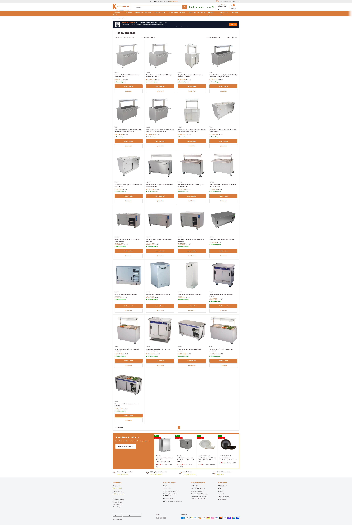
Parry (116, 72)
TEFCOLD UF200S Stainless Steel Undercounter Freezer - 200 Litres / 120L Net (164, 459)
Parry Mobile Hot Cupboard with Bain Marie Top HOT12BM (128, 185)
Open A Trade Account (198, 488)
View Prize (233, 24)
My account (222, 7)
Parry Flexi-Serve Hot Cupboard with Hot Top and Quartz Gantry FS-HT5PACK (223, 75)
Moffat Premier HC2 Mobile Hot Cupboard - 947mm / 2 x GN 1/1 (185, 459)
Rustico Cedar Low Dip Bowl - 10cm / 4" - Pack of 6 (228, 459)
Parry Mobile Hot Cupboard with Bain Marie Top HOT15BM (222, 130)
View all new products (125, 446)
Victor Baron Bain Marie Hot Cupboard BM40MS (126, 405)
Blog (219, 488)
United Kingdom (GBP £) (130, 515)
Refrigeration (201, 12)
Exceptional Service (190, 474)
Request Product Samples (199, 494)
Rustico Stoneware (204, 455)
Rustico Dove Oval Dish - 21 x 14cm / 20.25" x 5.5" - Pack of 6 (207, 459)
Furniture (235, 12)
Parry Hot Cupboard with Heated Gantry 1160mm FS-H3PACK (158, 75)
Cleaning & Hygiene (210, 14)
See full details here (156, 474)
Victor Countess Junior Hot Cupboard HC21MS (221, 295)
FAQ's (165, 486)
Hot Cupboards (122, 18)
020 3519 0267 (173, 1)
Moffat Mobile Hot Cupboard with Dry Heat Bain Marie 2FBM (222, 185)
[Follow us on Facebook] (157, 518)
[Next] (238, 451)
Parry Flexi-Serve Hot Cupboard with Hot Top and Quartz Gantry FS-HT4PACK (128, 130)
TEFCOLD (158, 455)
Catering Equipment (160, 12)
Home (114, 18)
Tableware (129, 12)
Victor (116, 292)
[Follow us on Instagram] (161, 518)
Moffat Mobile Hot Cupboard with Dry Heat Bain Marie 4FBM (159, 185)
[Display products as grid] (232, 37)
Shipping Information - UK (171, 491)
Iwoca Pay (194, 486)
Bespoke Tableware (197, 491)
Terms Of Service (223, 496)
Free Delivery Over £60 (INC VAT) (229, 1)
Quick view (128, 91)
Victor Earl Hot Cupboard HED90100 (126, 294)
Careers (220, 491)
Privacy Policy (222, 499)
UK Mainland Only (122, 474)
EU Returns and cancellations (172, 501)
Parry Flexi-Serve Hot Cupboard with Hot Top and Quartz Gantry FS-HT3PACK (160, 130)
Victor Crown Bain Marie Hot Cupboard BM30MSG (127, 350)
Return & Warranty (169, 498)
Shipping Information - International (170, 495)
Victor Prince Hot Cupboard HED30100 (158, 294)
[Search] (184, 7)
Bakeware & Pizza (224, 14)
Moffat (148, 182)
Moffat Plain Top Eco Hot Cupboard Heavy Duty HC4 (159, 240)
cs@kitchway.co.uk (119, 494)
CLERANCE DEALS (116, 14)
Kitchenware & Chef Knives (177, 12)
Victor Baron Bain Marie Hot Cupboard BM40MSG (221, 350)
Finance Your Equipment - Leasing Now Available (199, 497)
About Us (221, 494)
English (116, 515)
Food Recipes (222, 486)
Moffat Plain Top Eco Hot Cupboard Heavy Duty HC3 (191, 240)
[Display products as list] (235, 37)
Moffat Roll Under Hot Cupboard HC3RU (221, 239)
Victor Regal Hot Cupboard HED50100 (189, 294)
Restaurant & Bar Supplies (143, 12)
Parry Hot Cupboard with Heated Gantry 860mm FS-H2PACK (190, 75)
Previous (120, 427)
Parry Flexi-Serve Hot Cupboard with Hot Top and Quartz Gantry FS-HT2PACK (192, 130)
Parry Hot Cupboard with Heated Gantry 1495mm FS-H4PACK (127, 75)
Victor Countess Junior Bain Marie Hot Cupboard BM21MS (158, 350)
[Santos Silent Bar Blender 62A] (117, 24)
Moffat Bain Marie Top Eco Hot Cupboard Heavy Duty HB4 (127, 240)
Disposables (192, 12)
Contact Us (166, 488)
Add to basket (128, 86)
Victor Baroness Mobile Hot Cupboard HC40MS (189, 350)
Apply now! (220, 474)
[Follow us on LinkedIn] (164, 518)
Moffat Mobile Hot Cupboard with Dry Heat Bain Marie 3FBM (191, 185)
